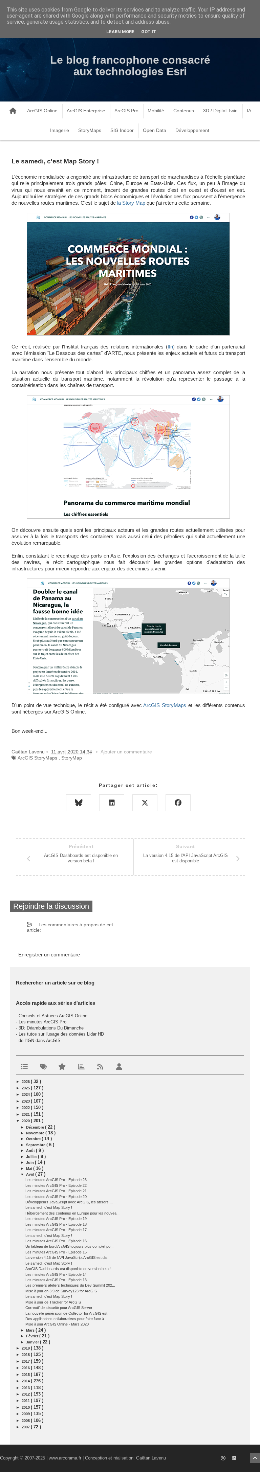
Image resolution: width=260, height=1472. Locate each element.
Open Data (154, 130)
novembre (35, 1133)
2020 (26, 1121)
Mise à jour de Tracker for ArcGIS (53, 1302)
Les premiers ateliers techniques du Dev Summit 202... (70, 1285)
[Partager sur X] (144, 802)
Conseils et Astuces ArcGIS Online (53, 1015)
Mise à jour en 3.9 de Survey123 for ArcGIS (61, 1291)
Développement (192, 130)
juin (30, 1162)
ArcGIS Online (42, 110)
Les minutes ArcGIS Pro (42, 1021)
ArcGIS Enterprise (86, 110)
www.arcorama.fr (65, 1457)
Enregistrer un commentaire (49, 954)
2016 (26, 1368)
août (31, 1151)
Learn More (120, 31)
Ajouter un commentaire (126, 751)
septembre (36, 1145)
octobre (34, 1139)
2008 (26, 1421)
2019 (26, 1348)
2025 (26, 1088)
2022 (26, 1108)
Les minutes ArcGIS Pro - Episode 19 (56, 1219)
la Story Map (131, 203)
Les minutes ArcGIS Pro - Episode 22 (56, 1185)
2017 (26, 1361)
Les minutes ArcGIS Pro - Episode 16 (56, 1241)
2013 (26, 1388)
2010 (26, 1407)
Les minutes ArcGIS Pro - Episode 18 (56, 1224)
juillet (32, 1157)
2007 (26, 1427)
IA (249, 110)
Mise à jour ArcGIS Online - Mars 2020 (57, 1324)
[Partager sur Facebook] (178, 802)
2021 (26, 1114)
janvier (33, 1342)
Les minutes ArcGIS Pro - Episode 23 (56, 1180)
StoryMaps (89, 130)
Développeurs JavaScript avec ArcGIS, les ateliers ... (69, 1202)
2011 (26, 1401)
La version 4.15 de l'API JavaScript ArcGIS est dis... (67, 1257)
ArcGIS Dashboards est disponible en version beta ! (68, 1269)
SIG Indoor (122, 130)
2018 (26, 1355)
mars (31, 1330)
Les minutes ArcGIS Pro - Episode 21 (56, 1191)
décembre (35, 1127)
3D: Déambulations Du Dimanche (51, 1028)
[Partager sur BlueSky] (78, 802)
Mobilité (156, 110)
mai (29, 1169)
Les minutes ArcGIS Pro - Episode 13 (56, 1280)
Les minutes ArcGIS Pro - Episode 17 (56, 1230)
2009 (26, 1414)
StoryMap (71, 758)
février (32, 1336)
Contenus (183, 110)
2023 (26, 1101)
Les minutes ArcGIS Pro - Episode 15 (56, 1252)
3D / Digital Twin (220, 110)
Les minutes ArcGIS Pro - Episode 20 (56, 1197)
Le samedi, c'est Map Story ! (48, 1207)
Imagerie (59, 130)
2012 (26, 1394)
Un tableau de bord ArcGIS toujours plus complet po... (69, 1246)
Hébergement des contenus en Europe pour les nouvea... (72, 1213)
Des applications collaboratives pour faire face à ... (66, 1319)
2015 (26, 1375)
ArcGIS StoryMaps (164, 705)
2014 (26, 1381)
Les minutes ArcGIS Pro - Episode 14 (56, 1274)
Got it (148, 31)
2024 (26, 1094)
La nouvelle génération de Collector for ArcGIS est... (67, 1313)
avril (30, 1174)
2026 (26, 1082)
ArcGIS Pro (126, 110)
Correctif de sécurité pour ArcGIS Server (58, 1308)
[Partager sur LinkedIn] (111, 802)
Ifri (170, 346)
